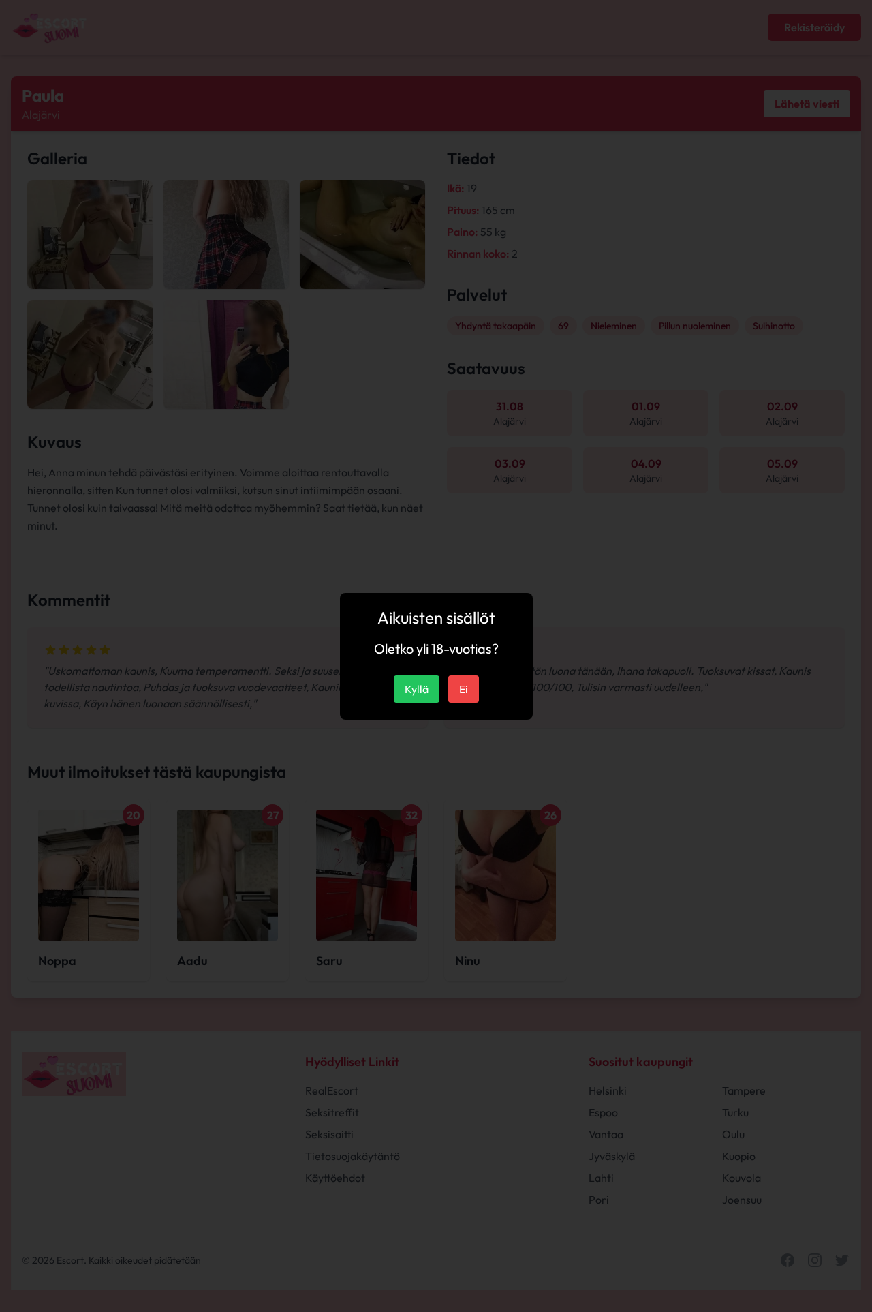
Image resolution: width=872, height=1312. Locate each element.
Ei (463, 689)
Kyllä (417, 689)
